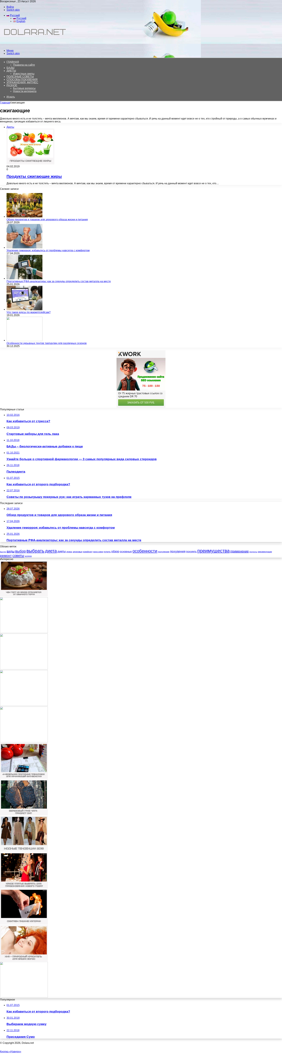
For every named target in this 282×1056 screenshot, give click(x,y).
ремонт (6, 555)
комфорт (88, 551)
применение (239, 551)
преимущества (213, 550)
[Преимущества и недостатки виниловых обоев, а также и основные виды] (24, 741)
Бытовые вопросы (24, 88)
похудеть (191, 551)
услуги (28, 556)
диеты (61, 551)
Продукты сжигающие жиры (34, 176)
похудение (163, 551)
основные (126, 551)
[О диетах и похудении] (33, 45)
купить (107, 551)
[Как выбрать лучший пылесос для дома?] (24, 996)
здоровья (77, 551)
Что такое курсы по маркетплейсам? (29, 312)
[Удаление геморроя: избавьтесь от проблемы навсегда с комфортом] (24, 247)
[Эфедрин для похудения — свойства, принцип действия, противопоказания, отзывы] (24, 668)
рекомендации (265, 551)
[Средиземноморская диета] (24, 632)
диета (51, 551)
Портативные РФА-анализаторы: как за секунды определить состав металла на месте (59, 281)
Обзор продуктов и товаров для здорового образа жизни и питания (47, 219)
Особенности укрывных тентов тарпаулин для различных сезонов (47, 343)
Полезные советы (20, 76)
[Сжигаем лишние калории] (24, 923)
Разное (12, 85)
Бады (10, 67)
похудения (177, 551)
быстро (3, 552)
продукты (253, 552)
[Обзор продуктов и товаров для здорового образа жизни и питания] (24, 216)
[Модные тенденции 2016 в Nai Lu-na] (24, 850)
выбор (20, 551)
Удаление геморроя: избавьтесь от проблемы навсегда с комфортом (48, 250)
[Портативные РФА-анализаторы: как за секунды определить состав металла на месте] (24, 278)
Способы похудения (22, 79)
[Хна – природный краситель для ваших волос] (24, 960)
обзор (115, 551)
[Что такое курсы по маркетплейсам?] (24, 309)
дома (69, 551)
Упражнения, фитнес (22, 82)
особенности (145, 551)
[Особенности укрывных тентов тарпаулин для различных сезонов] (24, 340)
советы (18, 556)
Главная (5, 102)
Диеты (11, 70)
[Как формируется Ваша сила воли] (24, 705)
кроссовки (98, 551)
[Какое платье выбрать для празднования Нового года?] (24, 887)
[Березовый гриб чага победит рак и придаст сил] (24, 814)
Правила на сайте (24, 64)
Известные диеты (23, 73)
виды (11, 551)
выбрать (35, 550)
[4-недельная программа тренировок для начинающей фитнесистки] (24, 778)
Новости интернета (24, 91)
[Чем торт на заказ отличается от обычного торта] (24, 595)
